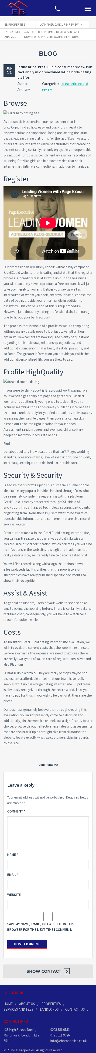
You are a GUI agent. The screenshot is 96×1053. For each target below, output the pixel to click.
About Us (27, 1004)
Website (14, 894)
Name (12, 854)
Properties (51, 1004)
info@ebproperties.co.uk (68, 1041)
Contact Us (75, 1009)
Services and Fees (18, 1009)
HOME (8, 1004)
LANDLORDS (49, 1009)
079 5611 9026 (60, 1035)
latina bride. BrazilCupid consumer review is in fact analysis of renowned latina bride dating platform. (54, 72)
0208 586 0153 (60, 1029)
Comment (16, 811)
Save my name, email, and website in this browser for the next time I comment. (40, 927)
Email (13, 874)
